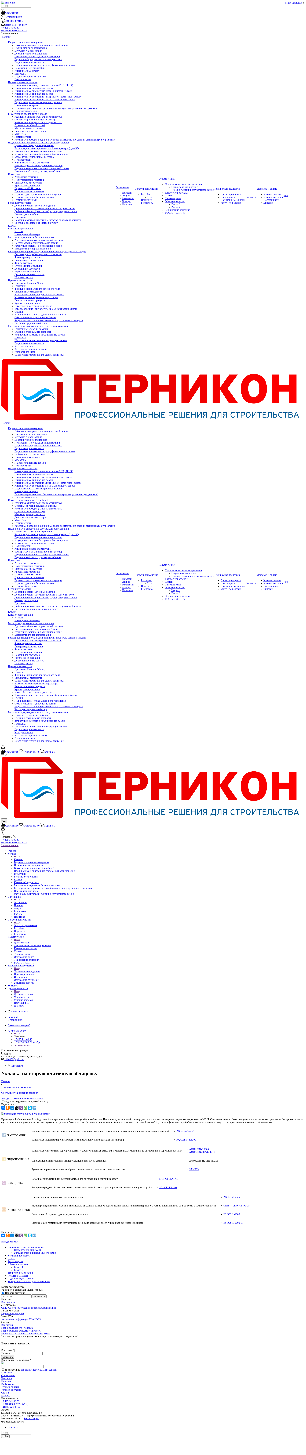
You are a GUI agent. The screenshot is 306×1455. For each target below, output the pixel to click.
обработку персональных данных (39, 1369)
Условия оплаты (10, 1387)
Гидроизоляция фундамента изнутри (21, 1330)
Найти (5, 1436)
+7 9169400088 (14, 30)
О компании (20, 902)
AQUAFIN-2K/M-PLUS (202, 1152)
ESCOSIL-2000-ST (233, 1222)
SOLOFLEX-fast (168, 1187)
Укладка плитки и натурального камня (35, 1252)
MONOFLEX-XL (168, 1178)
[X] (16, 1108)
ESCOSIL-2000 (231, 1214)
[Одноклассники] (8, 1108)
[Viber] (21, 1108)
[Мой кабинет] (3, 748)
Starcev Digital (31, 1418)
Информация (8, 1384)
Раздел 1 (18, 1267)
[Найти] (2, 9)
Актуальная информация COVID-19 (21, 1319)
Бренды (5, 1395)
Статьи (5, 1392)
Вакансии (6, 1378)
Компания (6, 1372)
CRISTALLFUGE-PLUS (236, 1205)
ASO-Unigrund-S (185, 1131)
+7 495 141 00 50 (10, 27)
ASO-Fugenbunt (231, 1197)
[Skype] (30, 1108)
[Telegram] (34, 1108)
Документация (22, 942)
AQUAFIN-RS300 (186, 1139)
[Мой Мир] (12, 1108)
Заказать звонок (9, 845)
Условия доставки (11, 1389)
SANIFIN (194, 1169)
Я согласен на (31, 1369)
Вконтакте (17, 1065)
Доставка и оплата (24, 994)
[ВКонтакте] (3, 1108)
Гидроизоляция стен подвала (17, 1327)
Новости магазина (14, 1293)
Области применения (25, 925)
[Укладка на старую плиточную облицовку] (25, 1113)
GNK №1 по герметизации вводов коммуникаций (28, 1307)
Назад (17, 856)
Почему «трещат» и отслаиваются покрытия (25, 1333)
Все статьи (7, 1325)
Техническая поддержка (27, 971)
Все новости (8, 1302)
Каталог (18, 859)
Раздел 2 (18, 1270)
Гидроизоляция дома (12, 1313)
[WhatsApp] (25, 1108)
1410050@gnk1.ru (14, 1059)
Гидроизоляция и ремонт (27, 1250)
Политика (6, 1381)
